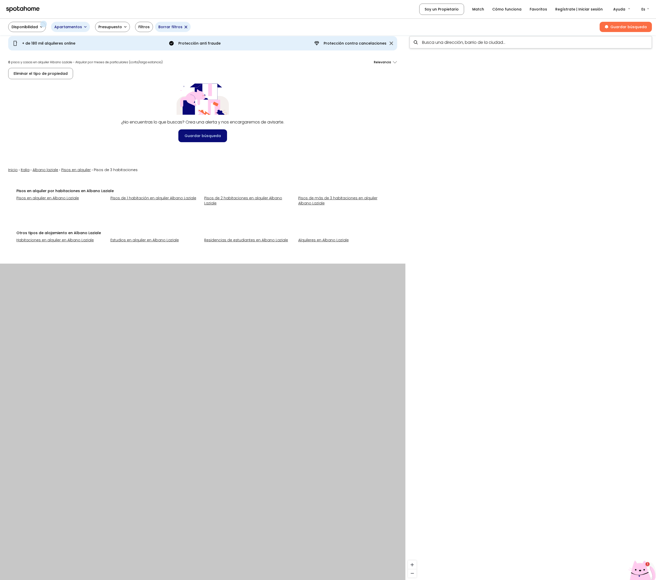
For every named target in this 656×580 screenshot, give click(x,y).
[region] (530, 306)
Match (478, 9)
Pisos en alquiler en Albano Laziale (47, 198)
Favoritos (538, 9)
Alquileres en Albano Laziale (323, 240)
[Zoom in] (412, 565)
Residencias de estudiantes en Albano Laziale (246, 240)
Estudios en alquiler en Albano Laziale (144, 240)
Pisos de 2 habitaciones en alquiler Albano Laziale (243, 200)
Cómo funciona (506, 9)
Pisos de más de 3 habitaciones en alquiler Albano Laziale (337, 200)
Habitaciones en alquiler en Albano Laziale (55, 240)
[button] (622, 9)
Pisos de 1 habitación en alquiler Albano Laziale (153, 198)
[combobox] (530, 42)
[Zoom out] (412, 573)
